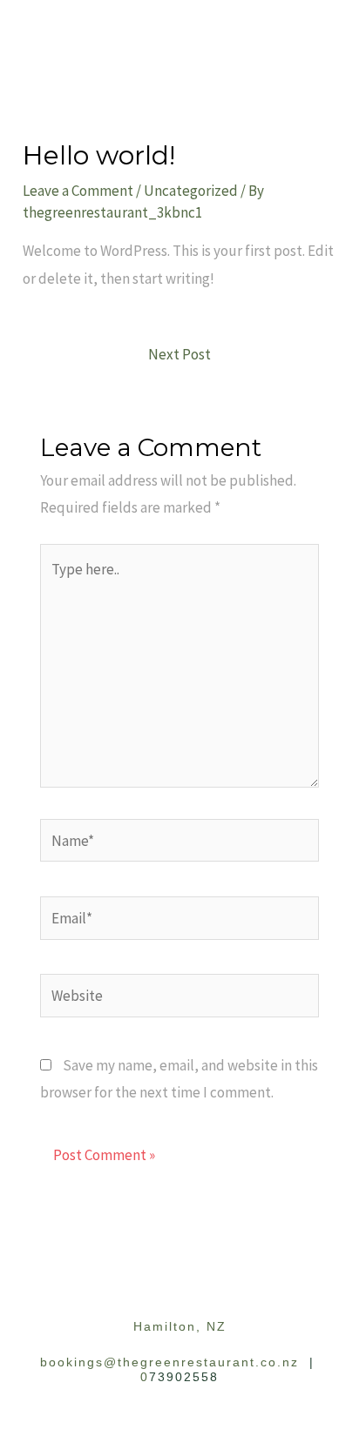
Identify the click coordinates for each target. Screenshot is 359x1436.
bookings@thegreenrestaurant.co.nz (169, 1362)
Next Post (179, 354)
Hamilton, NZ (180, 1326)
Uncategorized (191, 190)
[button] (179, 25)
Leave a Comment (78, 190)
